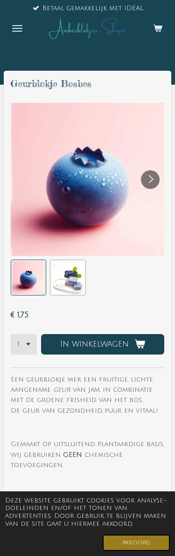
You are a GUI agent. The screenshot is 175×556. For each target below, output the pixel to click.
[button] (28, 277)
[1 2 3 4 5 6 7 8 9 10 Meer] (24, 344)
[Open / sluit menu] (17, 28)
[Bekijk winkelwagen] (157, 28)
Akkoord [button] (136, 542)
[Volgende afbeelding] (150, 179)
